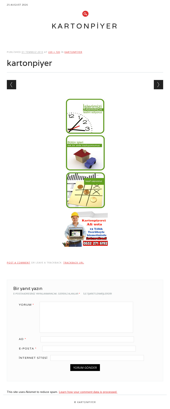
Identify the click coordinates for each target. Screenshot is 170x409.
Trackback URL (73, 262)
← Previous (11, 84)
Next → (158, 84)
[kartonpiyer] (85, 250)
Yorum (26, 304)
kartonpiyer (73, 52)
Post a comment (18, 262)
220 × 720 (54, 52)
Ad (22, 339)
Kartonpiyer (85, 26)
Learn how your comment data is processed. (88, 391)
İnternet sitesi (33, 358)
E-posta (27, 348)
